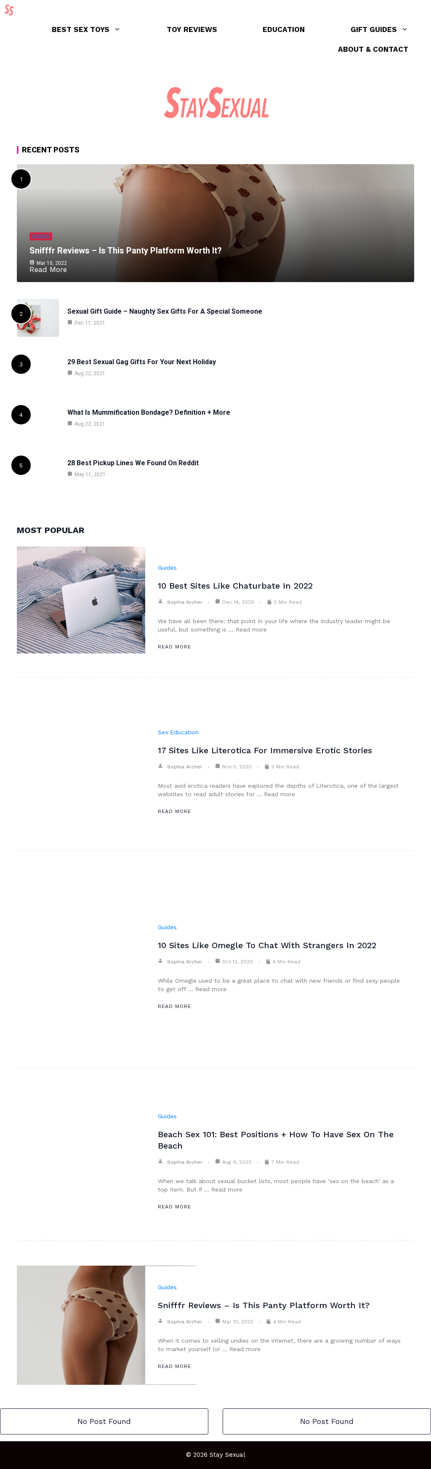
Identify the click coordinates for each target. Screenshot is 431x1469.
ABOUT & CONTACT (373, 49)
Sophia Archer (184, 602)
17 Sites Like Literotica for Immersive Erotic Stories (265, 750)
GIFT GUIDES (374, 29)
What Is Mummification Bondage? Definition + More (148, 412)
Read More (174, 647)
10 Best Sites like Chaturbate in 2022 (235, 586)
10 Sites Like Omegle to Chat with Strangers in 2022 (267, 945)
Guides (41, 237)
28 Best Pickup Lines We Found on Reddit (133, 463)
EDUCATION (284, 29)
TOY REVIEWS (192, 29)
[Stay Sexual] (11, 10)
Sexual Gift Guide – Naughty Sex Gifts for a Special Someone (164, 311)
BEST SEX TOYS (80, 29)
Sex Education (178, 732)
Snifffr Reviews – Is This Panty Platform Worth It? (125, 250)
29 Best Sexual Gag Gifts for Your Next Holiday (141, 362)
